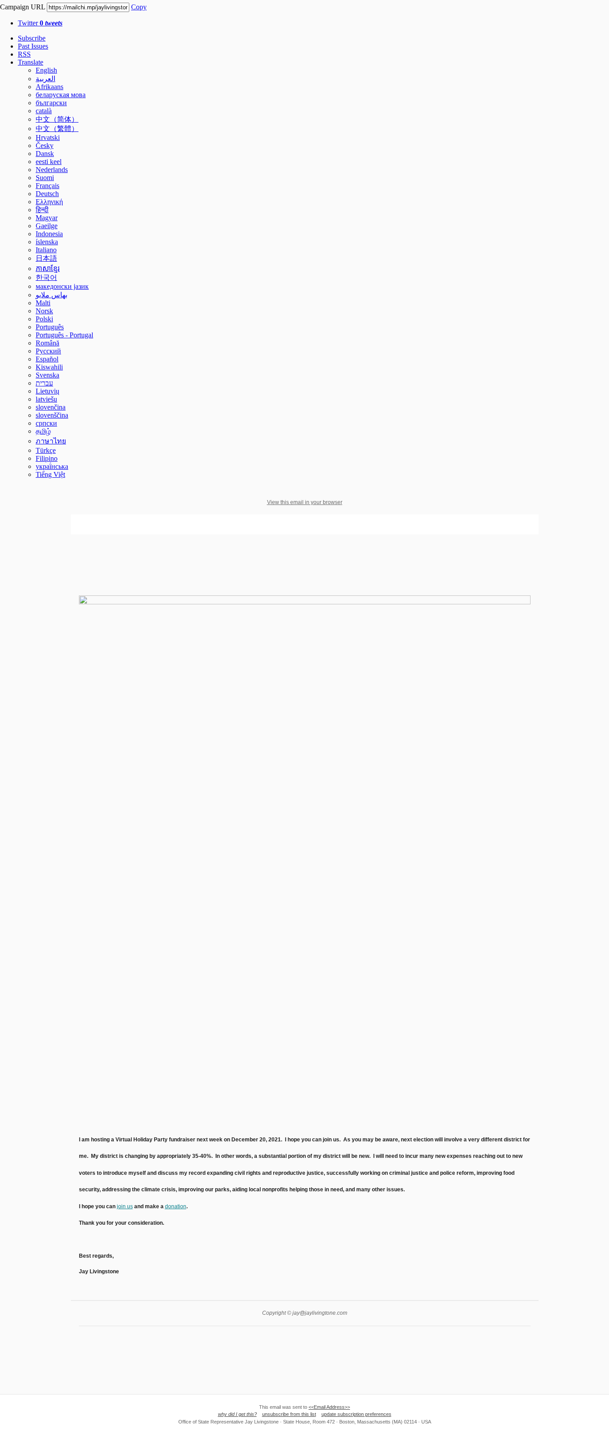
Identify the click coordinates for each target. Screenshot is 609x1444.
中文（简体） (57, 119)
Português (50, 327)
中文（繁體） (57, 128)
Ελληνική (49, 201)
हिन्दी (42, 209)
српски (46, 423)
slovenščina (52, 415)
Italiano (46, 250)
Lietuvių (47, 391)
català (44, 111)
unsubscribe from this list (289, 1414)
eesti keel (49, 161)
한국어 (46, 277)
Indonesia (49, 234)
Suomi (45, 177)
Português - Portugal (64, 335)
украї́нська (52, 466)
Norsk (44, 311)
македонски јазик (62, 286)
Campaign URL (22, 7)
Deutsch (47, 193)
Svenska (47, 375)
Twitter (40, 23)
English (46, 70)
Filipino (47, 458)
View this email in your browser (304, 502)
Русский (48, 351)
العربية (45, 78)
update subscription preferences (356, 1414)
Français (47, 185)
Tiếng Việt (50, 474)
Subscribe (31, 38)
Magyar (47, 218)
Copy (139, 7)
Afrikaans (49, 86)
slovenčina (51, 407)
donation (175, 1206)
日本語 (46, 258)
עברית (44, 383)
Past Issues (33, 46)
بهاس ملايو (51, 295)
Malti (43, 303)
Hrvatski (48, 137)
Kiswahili (49, 367)
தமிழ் (43, 431)
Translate (30, 62)
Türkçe (46, 450)
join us (125, 1206)
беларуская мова (61, 94)
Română (47, 343)
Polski (44, 319)
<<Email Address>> (329, 1407)
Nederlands (52, 169)
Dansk (45, 153)
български (51, 103)
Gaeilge (47, 226)
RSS (24, 54)
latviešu (46, 399)
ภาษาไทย (51, 441)
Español (47, 359)
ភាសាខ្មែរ (48, 268)
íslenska (47, 242)
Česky (44, 145)
